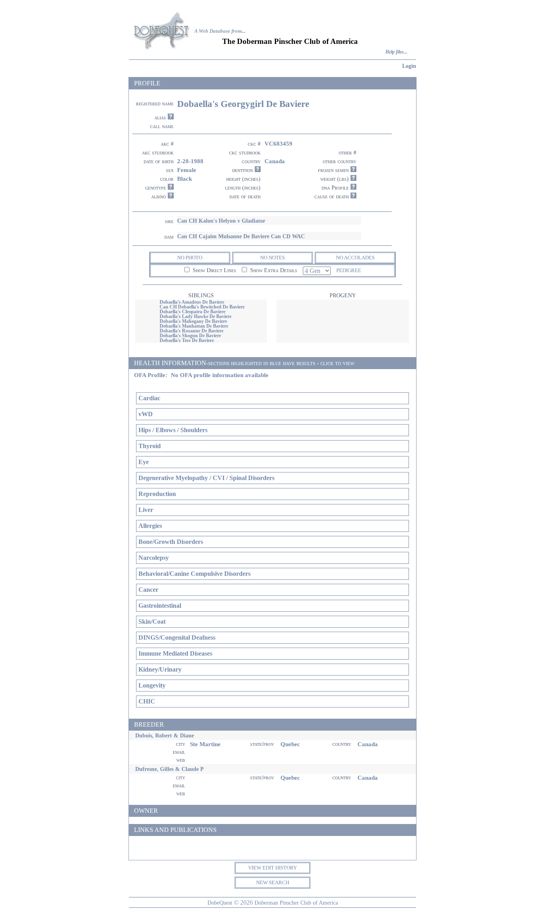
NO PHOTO (189, 258)
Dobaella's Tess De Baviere (187, 340)
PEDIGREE (348, 270)
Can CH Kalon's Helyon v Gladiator (221, 220)
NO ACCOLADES (355, 258)
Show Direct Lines (213, 270)
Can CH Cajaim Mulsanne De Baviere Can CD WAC (241, 236)
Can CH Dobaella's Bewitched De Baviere (202, 306)
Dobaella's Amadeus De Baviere (192, 302)
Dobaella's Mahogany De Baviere (193, 321)
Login (409, 66)
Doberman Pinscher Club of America (296, 902)
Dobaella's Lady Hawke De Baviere (195, 316)
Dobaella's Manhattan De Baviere (194, 326)
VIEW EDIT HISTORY (272, 868)
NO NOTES (272, 258)
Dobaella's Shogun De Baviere (190, 335)
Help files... (396, 52)
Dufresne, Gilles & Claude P (169, 769)
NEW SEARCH (272, 882)
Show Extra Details (273, 270)
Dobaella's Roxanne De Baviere (191, 330)
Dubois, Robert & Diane (164, 735)
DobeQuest (219, 902)
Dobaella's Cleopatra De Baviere (192, 311)
